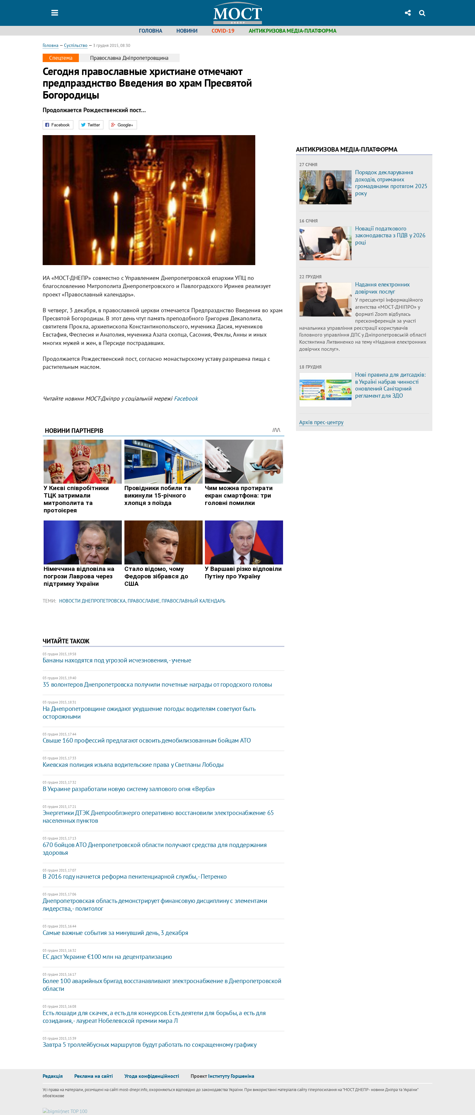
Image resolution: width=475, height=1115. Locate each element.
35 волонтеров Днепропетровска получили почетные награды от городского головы (157, 684)
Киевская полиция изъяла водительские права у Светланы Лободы (133, 764)
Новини (186, 30)
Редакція (53, 1076)
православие (144, 601)
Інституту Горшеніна (231, 1076)
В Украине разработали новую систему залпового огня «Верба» (129, 789)
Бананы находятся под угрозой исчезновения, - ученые (117, 660)
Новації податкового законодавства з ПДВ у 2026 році (390, 235)
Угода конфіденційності (151, 1076)
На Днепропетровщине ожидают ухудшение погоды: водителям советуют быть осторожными (149, 712)
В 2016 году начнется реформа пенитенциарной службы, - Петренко (135, 876)
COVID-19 (223, 30)
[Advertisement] (350, 87)
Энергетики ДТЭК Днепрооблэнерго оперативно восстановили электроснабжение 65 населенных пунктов (158, 817)
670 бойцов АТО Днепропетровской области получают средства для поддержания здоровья (155, 849)
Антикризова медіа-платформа (292, 30)
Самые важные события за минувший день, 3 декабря (115, 932)
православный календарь (193, 601)
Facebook (186, 398)
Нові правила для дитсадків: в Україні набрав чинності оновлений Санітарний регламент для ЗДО (390, 385)
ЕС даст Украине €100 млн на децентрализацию (107, 956)
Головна (150, 30)
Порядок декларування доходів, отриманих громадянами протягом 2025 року (391, 182)
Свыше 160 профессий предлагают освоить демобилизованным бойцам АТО (147, 740)
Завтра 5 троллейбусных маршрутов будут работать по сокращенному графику (150, 1044)
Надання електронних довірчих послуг (382, 288)
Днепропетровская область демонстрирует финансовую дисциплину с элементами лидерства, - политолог (155, 904)
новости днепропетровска (92, 601)
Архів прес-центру (321, 422)
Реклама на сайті (93, 1076)
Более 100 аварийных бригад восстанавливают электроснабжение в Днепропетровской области (162, 985)
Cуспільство (76, 45)
